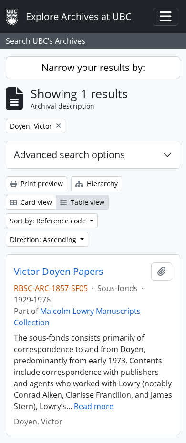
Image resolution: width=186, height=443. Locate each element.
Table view (86, 202)
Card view (35, 202)
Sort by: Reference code (49, 220)
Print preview (41, 183)
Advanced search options (69, 154)
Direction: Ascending (44, 239)
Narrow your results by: (93, 67)
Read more (94, 406)
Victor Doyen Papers (58, 271)
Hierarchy (101, 183)
